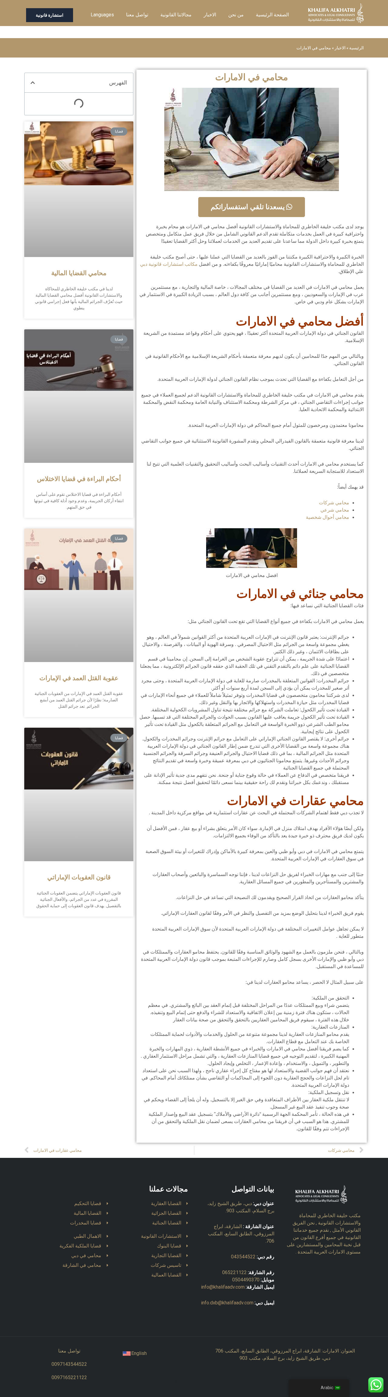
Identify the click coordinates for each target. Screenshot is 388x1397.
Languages (102, 15)
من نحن (236, 15)
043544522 (243, 1257)
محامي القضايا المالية (78, 273)
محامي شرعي (334, 509)
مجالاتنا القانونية (176, 15)
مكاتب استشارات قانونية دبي (169, 264)
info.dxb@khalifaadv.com (227, 1303)
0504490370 (245, 1280)
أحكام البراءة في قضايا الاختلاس (79, 479)
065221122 (234, 1272)
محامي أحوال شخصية (327, 517)
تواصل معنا (137, 15)
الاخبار (210, 15)
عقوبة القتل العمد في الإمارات (79, 678)
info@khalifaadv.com (223, 1287)
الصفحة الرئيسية (272, 15)
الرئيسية (356, 47)
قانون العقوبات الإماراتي (79, 877)
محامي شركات (334, 502)
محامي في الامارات (251, 77)
